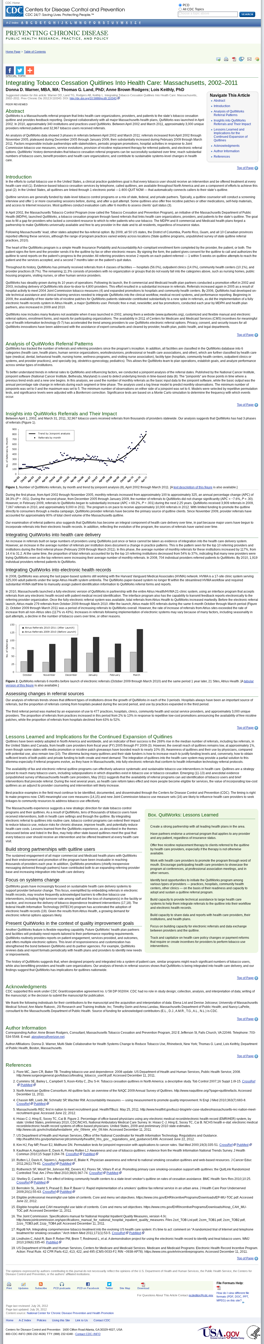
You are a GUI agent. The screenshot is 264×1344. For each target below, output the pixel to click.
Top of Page (245, 168)
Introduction (222, 106)
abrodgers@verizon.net (47, 1037)
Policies (41, 1320)
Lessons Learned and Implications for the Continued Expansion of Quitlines (231, 135)
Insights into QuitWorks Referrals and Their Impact (232, 122)
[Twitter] (21, 70)
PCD (186, 5)
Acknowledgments (227, 146)
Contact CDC (102, 1320)
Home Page (13, 51)
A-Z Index (25, 1320)
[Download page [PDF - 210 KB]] (234, 61)
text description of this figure (193, 487)
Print (9, 1288)
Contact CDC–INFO (88, 1333)
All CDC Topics (193, 9)
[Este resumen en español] (241, 59)
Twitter (109, 1288)
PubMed (26, 1085)
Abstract (219, 100)
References (222, 156)
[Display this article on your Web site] (257, 59)
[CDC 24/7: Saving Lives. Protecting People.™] (65, 7)
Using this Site (61, 1320)
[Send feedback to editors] (249, 59)
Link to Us (81, 1320)
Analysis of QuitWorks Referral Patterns (229, 113)
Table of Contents (35, 51)
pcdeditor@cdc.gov (201, 1295)
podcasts (61, 1288)
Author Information (227, 151)
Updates (23, 1288)
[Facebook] (11, 70)
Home (9, 1320)
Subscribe (41, 1288)
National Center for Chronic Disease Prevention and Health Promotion (70, 1313)
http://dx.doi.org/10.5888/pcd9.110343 (93, 98)
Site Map (125, 1288)
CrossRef (248, 1081)
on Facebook (88, 1288)
